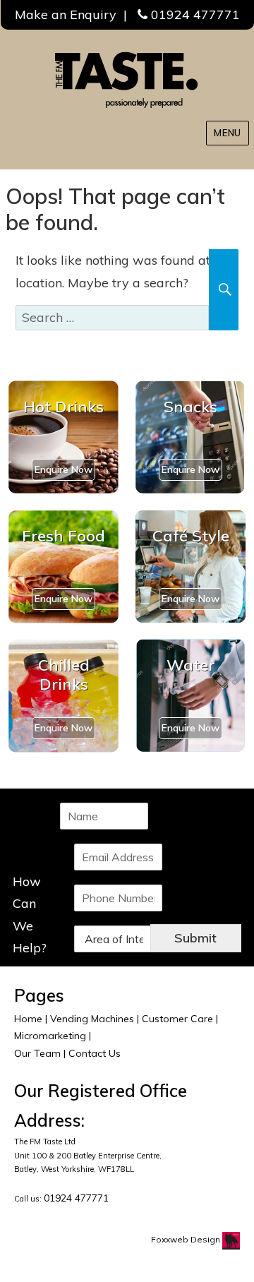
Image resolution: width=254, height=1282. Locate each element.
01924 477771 (195, 14)
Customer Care (177, 1018)
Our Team (37, 1053)
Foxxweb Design (186, 1239)
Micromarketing (50, 1035)
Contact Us (94, 1053)
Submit (195, 938)
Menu (227, 132)
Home (28, 1018)
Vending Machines (92, 1018)
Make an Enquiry (65, 14)
